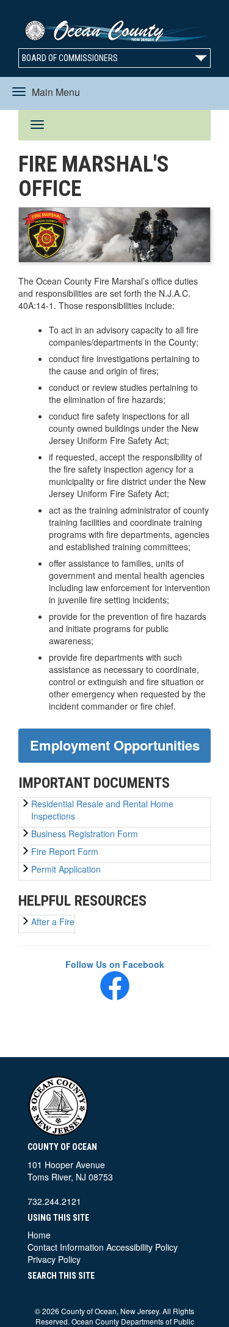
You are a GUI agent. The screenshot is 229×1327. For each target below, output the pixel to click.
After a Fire (53, 921)
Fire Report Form (64, 851)
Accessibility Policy (142, 1247)
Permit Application (66, 869)
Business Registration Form (84, 833)
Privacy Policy (54, 1259)
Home (39, 1235)
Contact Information (65, 1247)
